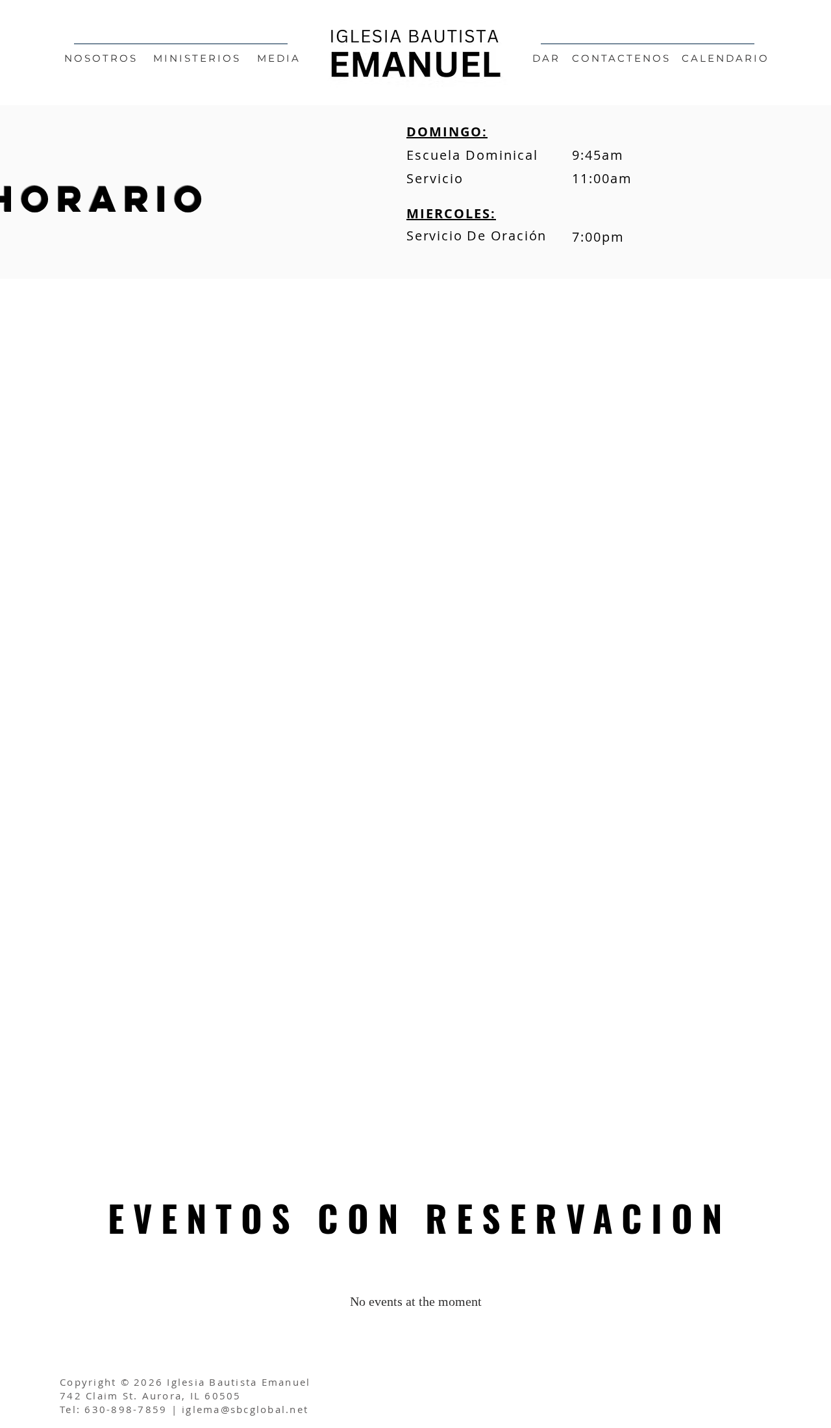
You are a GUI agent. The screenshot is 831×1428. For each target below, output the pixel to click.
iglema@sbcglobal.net (245, 1409)
